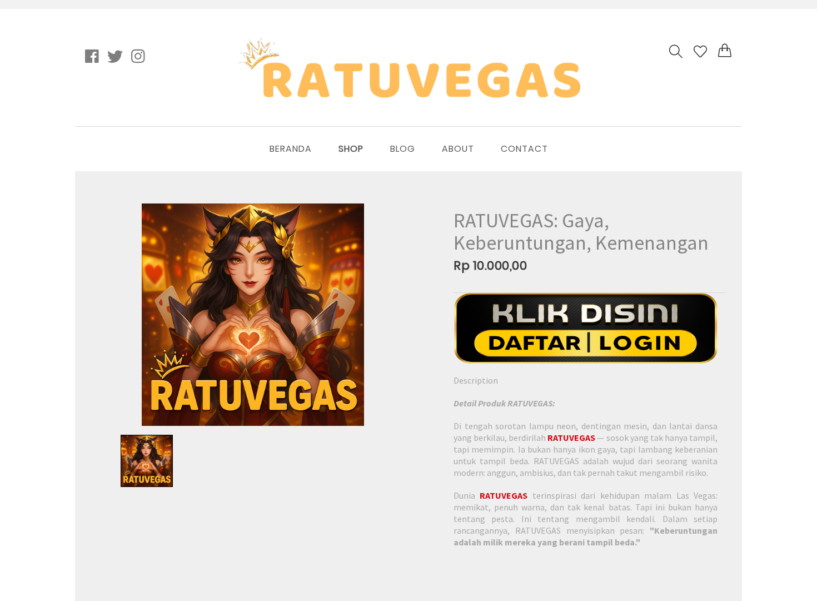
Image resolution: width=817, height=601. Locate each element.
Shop (350, 148)
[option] (253, 314)
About (458, 148)
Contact (524, 148)
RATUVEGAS (571, 437)
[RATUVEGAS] (586, 328)
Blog (402, 148)
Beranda (291, 148)
